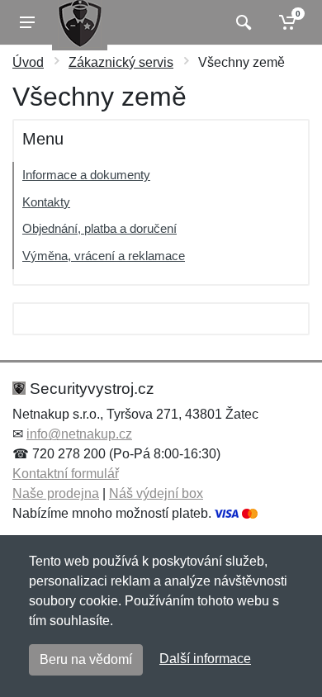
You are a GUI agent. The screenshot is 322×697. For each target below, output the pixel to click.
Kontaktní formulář (65, 474)
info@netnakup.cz (79, 434)
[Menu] (27, 22)
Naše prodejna (55, 493)
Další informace (205, 659)
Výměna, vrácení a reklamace (103, 256)
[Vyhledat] (241, 22)
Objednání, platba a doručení (99, 228)
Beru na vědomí (86, 659)
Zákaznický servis (121, 62)
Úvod (28, 62)
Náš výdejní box (156, 493)
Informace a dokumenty (86, 175)
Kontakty (46, 202)
